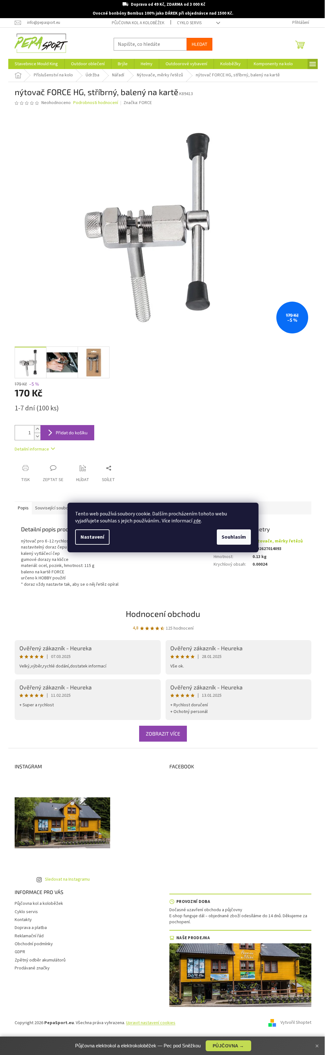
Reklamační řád (29, 936)
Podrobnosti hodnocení (95, 103)
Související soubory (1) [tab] (56, 508)
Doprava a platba (31, 928)
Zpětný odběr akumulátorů (40, 960)
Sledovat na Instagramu (67, 879)
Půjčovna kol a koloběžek (138, 23)
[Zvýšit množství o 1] (37, 429)
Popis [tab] (23, 508)
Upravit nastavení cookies (150, 1023)
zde (197, 520)
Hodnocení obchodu (163, 613)
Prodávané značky (32, 968)
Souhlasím (234, 537)
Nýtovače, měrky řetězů (277, 541)
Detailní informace (32, 449)
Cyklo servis (189, 23)
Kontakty (23, 920)
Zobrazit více (163, 733)
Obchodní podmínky (34, 944)
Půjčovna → (228, 1045)
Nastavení (92, 537)
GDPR (20, 952)
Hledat (199, 44)
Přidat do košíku (72, 432)
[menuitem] (36, 64)
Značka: (138, 103)
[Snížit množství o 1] (37, 436)
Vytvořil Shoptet (295, 1023)
